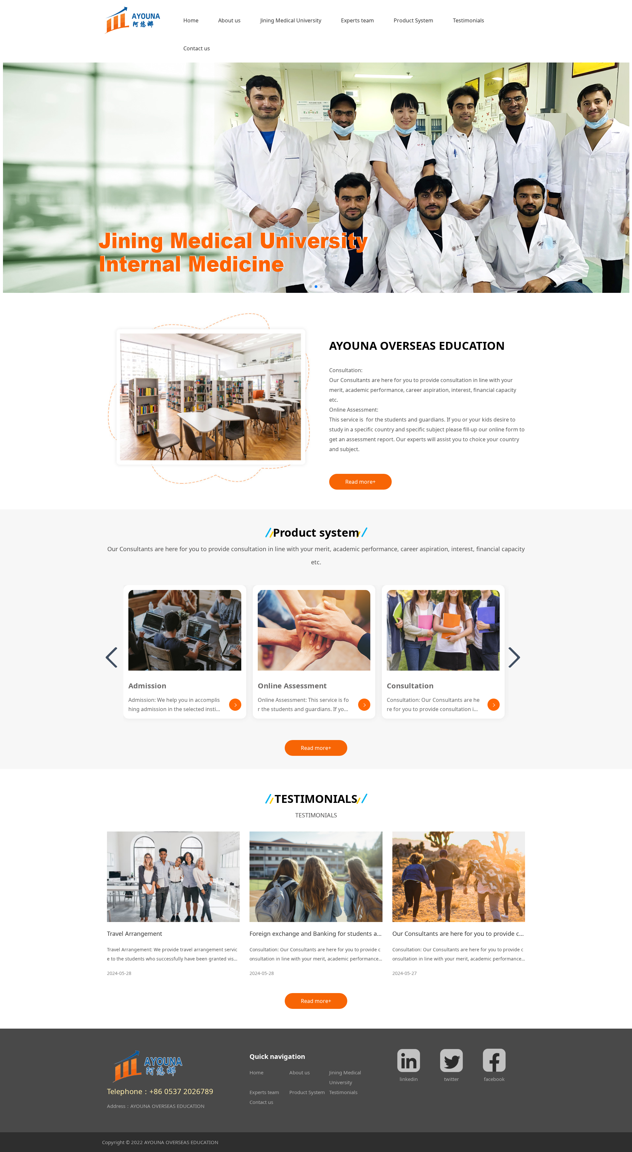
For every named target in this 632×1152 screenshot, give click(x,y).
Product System (413, 20)
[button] (310, 286)
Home (194, 20)
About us (229, 20)
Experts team (357, 20)
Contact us (196, 48)
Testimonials (468, 20)
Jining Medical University (290, 20)
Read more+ (360, 481)
